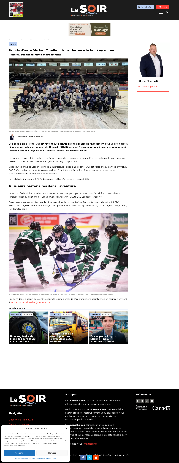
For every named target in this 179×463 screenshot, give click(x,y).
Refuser (52, 453)
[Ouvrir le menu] (161, 12)
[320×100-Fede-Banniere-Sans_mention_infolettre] (89, 29)
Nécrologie (145, 7)
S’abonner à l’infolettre (21, 420)
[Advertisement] (68, 364)
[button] (66, 428)
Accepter (19, 453)
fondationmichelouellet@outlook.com (31, 302)
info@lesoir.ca (90, 444)
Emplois (162, 7)
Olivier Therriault (26, 137)
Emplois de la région (19, 424)
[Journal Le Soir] (89, 10)
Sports (11, 40)
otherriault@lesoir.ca (149, 86)
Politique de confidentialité (25, 458)
